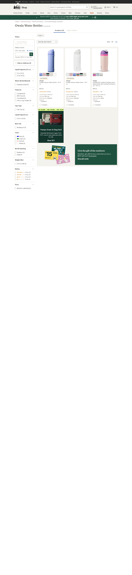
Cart (117, 7)
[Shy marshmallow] (54, 74)
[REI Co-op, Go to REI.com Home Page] (16, 7)
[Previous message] (37, 17)
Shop (24, 7)
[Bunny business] (94, 74)
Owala (17, 21)
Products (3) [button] (59, 30)
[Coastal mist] (51, 74)
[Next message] (93, 17)
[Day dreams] (97, 74)
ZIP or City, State (20, 50)
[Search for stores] (31, 54)
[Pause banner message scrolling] (95, 17)
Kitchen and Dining (37, 21)
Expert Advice (72, 30)
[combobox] (69, 7)
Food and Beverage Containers (54, 21)
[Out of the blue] (40, 74)
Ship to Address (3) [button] (24, 63)
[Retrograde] (47, 74)
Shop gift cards (83, 159)
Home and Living (25, 21)
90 (116, 42)
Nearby (31, 50)
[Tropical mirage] (77, 74)
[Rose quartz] (44, 74)
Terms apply (92, 156)
